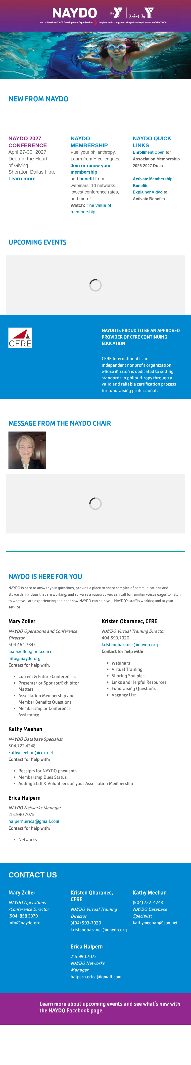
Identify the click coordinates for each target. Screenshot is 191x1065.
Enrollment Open (149, 152)
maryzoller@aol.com (28, 651)
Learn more (22, 178)
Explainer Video (148, 192)
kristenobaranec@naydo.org (130, 645)
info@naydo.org (24, 658)
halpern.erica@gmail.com (33, 821)
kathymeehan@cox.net (30, 753)
